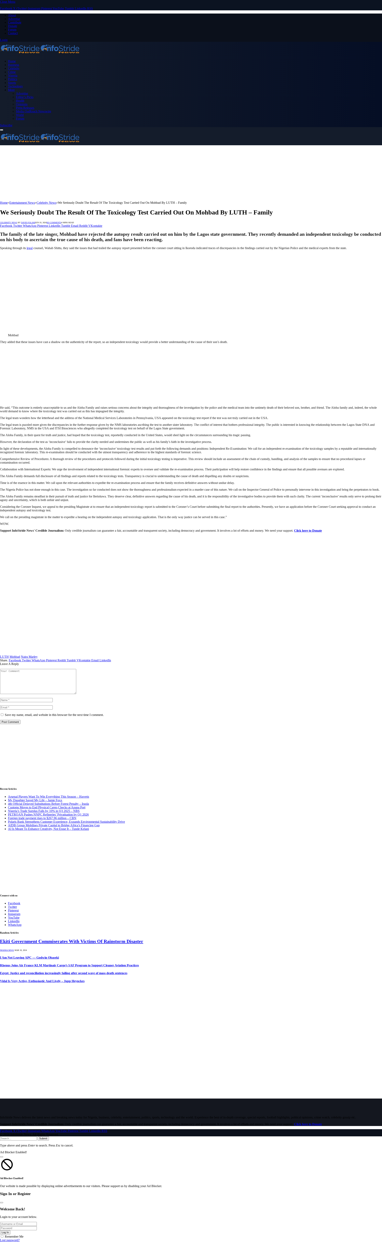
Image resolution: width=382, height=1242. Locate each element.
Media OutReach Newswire (33, 111)
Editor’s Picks (24, 97)
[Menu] (1, 130)
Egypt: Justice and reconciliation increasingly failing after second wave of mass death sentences (63, 973)
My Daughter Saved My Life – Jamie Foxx (35, 800)
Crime (12, 72)
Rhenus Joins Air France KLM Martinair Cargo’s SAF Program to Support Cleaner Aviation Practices (69, 965)
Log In (5, 1232)
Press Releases (25, 107)
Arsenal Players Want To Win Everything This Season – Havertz (48, 796)
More (11, 90)
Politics (12, 79)
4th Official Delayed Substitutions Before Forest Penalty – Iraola (48, 803)
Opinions (21, 104)
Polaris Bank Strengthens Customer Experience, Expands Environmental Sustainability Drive (66, 821)
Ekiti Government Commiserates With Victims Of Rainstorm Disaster (71, 941)
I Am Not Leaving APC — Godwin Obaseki (29, 957)
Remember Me (14, 1236)
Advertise (14, 18)
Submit (43, 1138)
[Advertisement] (119, 173)
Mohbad (15, 656)
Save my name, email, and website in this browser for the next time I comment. (54, 715)
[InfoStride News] (40, 54)
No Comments (54, 222)
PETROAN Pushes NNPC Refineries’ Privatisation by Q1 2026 (48, 814)
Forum (12, 29)
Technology (15, 86)
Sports (12, 82)
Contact (13, 33)
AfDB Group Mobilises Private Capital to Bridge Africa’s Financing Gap (54, 825)
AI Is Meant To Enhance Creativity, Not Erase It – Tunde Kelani (48, 829)
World (20, 115)
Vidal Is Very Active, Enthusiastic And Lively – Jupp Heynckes (42, 981)
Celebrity (13, 68)
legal (30, 248)
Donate (12, 26)
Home (12, 61)
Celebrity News (8, 222)
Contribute (14, 22)
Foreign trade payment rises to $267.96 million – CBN (42, 818)
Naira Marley (29, 656)
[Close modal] (1, 1156)
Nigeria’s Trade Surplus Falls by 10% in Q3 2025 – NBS (44, 811)
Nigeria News (7, 950)
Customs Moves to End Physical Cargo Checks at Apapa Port (46, 807)
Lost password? (10, 1240)
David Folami (28, 222)
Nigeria (12, 75)
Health (20, 100)
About (12, 15)
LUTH (4, 656)
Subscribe (6, 125)
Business (13, 64)
